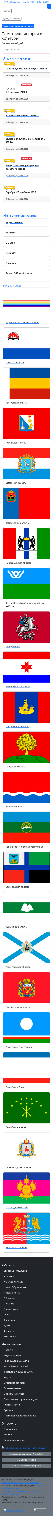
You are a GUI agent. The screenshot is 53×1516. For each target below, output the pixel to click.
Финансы (9, 1331)
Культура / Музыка (14, 1281)
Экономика (10, 1336)
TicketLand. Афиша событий (18, 1371)
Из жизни (9, 1276)
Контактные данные (14, 1440)
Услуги (7, 1377)
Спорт (7, 1314)
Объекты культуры (14, 1393)
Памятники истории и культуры (21, 1399)
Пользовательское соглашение (16, 1491)
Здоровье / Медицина (15, 1270)
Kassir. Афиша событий (16, 1366)
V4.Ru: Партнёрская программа (26, 1465)
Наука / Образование (15, 1287)
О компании (10, 1429)
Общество (9, 1298)
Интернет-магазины (20, 215)
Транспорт (9, 1320)
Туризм (7, 1325)
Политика (9, 1303)
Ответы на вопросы (14, 1382)
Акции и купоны (16, 58)
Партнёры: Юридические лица (20, 1415)
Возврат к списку (11, 49)
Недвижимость (12, 1292)
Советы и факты (12, 1388)
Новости (8, 1349)
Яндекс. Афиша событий (16, 1360)
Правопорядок (12, 1309)
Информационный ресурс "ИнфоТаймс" (26, 1454)
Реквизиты (9, 1434)
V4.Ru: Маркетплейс (26, 1459)
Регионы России (12, 285)
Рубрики (8, 1410)
